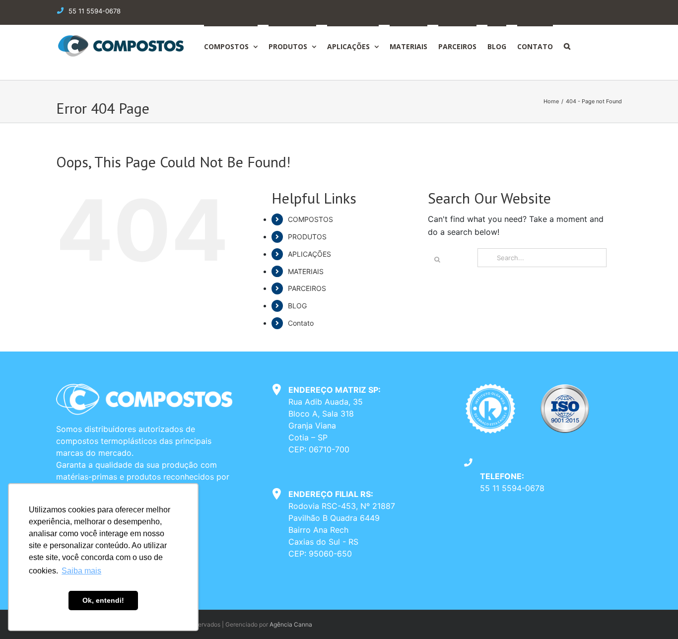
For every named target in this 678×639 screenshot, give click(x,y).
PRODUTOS (307, 236)
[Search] (567, 46)
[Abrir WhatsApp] (653, 614)
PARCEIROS (307, 288)
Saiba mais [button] (81, 571)
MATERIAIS (306, 271)
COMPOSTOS (310, 219)
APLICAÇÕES (309, 254)
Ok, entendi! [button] (103, 600)
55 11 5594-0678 (512, 488)
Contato (301, 323)
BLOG (297, 305)
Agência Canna (291, 624)
